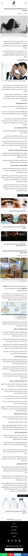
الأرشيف (14, 536)
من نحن (14, 523)
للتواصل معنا (14, 530)
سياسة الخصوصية (14, 533)
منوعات (25, 13)
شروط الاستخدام (14, 526)
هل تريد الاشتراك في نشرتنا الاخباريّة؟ (14, 546)
